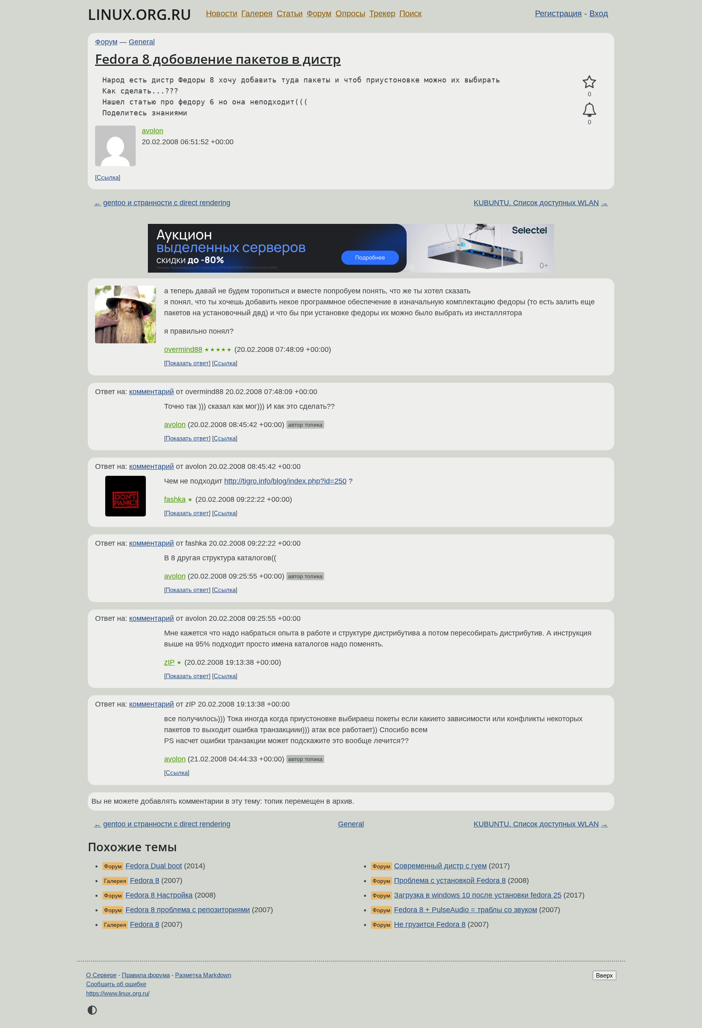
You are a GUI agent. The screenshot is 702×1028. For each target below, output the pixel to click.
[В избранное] (589, 82)
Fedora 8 (144, 880)
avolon (152, 131)
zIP (169, 662)
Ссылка (108, 177)
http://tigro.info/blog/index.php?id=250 (285, 481)
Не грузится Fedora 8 (430, 924)
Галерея (257, 13)
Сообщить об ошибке (116, 983)
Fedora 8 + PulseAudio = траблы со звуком (465, 910)
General (142, 42)
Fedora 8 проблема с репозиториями (188, 910)
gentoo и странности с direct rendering (166, 203)
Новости (221, 13)
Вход (598, 13)
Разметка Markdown (203, 975)
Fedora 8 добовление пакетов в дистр (218, 58)
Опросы (350, 13)
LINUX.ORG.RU (139, 14)
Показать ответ (187, 363)
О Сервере (101, 975)
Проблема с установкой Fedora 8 (450, 880)
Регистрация (558, 13)
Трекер (382, 13)
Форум (319, 13)
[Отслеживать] (589, 110)
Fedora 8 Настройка (159, 895)
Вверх (604, 975)
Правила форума (146, 975)
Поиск (410, 13)
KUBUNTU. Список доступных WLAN (536, 203)
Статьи (290, 13)
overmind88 (183, 349)
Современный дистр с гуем (440, 866)
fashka (175, 499)
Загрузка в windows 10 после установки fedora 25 (477, 895)
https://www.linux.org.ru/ (118, 993)
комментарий (151, 392)
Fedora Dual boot (154, 866)
